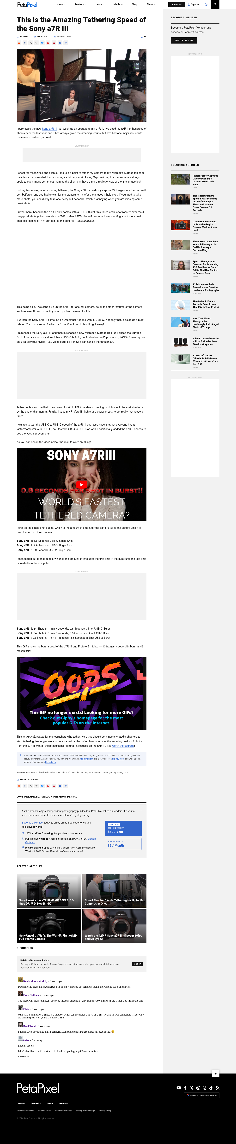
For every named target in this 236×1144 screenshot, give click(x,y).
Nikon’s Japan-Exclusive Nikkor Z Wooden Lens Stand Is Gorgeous (206, 341)
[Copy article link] (65, 42)
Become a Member (32, 822)
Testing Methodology (85, 1111)
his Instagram (86, 758)
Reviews (79, 4)
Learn (99, 4)
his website (50, 761)
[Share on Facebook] (25, 42)
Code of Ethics (44, 1111)
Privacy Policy (105, 1111)
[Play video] (81, 484)
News (60, 4)
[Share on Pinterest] (54, 42)
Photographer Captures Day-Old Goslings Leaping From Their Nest (205, 180)
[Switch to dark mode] (206, 4)
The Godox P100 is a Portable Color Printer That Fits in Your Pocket (206, 304)
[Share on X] (30, 42)
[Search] (215, 4)
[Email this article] (60, 42)
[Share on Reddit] (19, 42)
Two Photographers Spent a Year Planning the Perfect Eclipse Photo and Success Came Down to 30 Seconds (205, 203)
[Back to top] (215, 1073)
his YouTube (118, 758)
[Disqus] (81, 1016)
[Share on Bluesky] (42, 42)
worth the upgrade (123, 745)
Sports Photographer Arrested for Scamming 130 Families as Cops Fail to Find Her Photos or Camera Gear (205, 267)
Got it (137, 964)
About (150, 4)
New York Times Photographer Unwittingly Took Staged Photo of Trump (206, 323)
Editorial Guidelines (25, 1111)
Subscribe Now (184, 40)
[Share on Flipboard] (48, 42)
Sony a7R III (49, 128)
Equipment (25, 780)
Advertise (36, 1103)
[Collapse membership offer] (141, 810)
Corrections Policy (63, 1111)
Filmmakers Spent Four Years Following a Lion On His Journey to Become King (205, 246)
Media (117, 4)
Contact (21, 1103)
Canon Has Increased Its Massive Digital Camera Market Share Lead (205, 226)
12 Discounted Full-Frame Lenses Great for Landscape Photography (206, 287)
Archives (63, 1103)
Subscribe (176, 4)
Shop (134, 4)
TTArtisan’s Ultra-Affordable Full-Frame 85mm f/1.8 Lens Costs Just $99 (206, 360)
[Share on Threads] (36, 42)
